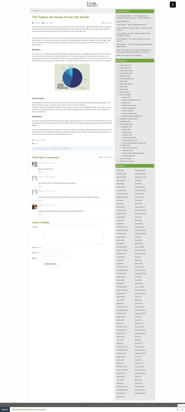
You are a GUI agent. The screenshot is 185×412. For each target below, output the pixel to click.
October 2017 (121, 333)
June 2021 (120, 260)
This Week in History (126, 119)
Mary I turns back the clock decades (129, 55)
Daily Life (125, 103)
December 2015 (122, 370)
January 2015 (139, 386)
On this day (123, 84)
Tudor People (124, 124)
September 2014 (140, 393)
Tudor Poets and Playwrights (132, 153)
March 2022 (139, 243)
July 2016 (138, 356)
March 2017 (139, 343)
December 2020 (122, 270)
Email (36, 253)
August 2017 (121, 337)
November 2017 (140, 330)
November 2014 (140, 390)
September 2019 (140, 293)
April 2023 (120, 223)
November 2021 (140, 250)
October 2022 (121, 233)
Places (121, 86)
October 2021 (121, 253)
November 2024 (122, 194)
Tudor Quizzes (126, 405)
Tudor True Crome (125, 161)
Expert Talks (123, 65)
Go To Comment (107, 157)
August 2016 (121, 356)
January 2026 (121, 174)
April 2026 (120, 170)
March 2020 (139, 283)
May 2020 (138, 280)
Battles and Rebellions (129, 100)
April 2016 (120, 363)
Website (34, 258)
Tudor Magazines (102, 405)
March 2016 (139, 363)
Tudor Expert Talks (138, 405)
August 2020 (121, 277)
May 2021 (138, 260)
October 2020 (121, 273)
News (121, 81)
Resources (123, 95)
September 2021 (140, 253)
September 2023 (140, 213)
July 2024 (120, 200)
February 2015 (122, 386)
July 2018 (138, 317)
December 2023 (140, 210)
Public (55, 10)
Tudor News (91, 405)
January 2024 (121, 210)
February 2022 (122, 247)
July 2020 (138, 277)
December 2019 (122, 290)
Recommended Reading (130, 116)
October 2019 (121, 293)
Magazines (123, 76)
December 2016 (122, 350)
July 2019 (138, 297)
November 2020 (140, 270)
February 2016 (122, 366)
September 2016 (140, 353)
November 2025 (140, 174)
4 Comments (107, 23)
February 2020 (122, 287)
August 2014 (121, 396)
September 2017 (140, 333)
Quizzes (122, 92)
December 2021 (122, 250)
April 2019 (120, 303)
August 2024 (139, 197)
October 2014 (121, 393)
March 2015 (139, 383)
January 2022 (139, 247)
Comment (35, 227)
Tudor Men (126, 150)
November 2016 (140, 350)
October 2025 (121, 177)
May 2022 (138, 240)
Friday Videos (124, 70)
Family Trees (126, 111)
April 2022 (120, 243)
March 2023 (139, 223)
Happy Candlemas (123, 21)
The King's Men (127, 137)
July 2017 (138, 337)
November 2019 (140, 290)
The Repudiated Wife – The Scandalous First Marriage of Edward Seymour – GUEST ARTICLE (133, 17)
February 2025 (140, 187)
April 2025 (138, 184)
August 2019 (121, 297)
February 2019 (122, 307)
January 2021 (139, 267)
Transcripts (123, 121)
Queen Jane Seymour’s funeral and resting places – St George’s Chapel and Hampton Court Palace (134, 51)
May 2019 (138, 300)
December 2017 (122, 330)
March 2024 (121, 207)
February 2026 (140, 170)
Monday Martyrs (125, 78)
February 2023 (122, 227)
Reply (40, 172)
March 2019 (139, 303)
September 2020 (140, 273)
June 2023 (120, 220)
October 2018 (121, 313)
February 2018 (122, 327)
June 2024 (138, 200)
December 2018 (122, 310)
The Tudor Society (46, 10)
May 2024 (120, 204)
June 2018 (120, 320)
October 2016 (121, 353)
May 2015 (138, 380)
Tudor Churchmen (128, 148)
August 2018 (121, 317)
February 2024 (140, 207)
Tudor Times (123, 158)
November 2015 (140, 370)
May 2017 (138, 340)
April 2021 (120, 263)
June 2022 (120, 240)
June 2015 (120, 380)
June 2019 (120, 300)
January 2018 (139, 327)
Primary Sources (127, 113)
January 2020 (139, 287)
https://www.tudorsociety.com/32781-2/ (57, 148)
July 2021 (138, 257)
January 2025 (121, 190)
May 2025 (120, 184)
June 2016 (120, 360)
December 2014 (122, 390)
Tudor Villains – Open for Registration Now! (131, 24)
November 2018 (140, 310)
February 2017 (122, 346)
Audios (124, 97)
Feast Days (123, 68)
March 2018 (139, 323)
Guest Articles (124, 73)
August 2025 (121, 180)
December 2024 (140, 190)
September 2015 (140, 373)
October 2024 (139, 194)
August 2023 (121, 217)
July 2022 (138, 237)
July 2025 (138, 180)
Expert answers (127, 108)
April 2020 (120, 283)
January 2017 (139, 346)
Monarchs (125, 132)
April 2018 (120, 323)
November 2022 (140, 230)
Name (36, 247)
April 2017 (120, 343)
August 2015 (121, 376)
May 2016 (138, 360)
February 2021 (122, 267)
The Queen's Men (128, 140)
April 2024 (138, 204)
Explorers (125, 127)
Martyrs (124, 129)
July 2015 (138, 376)
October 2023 (121, 213)
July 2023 (138, 217)
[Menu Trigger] (173, 5)
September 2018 (140, 313)
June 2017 (120, 340)
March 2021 (139, 263)
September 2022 (140, 233)
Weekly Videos (114, 405)
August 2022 (121, 237)
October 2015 (121, 373)
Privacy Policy (150, 405)
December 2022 (122, 230)
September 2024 (122, 197)
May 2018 (138, 320)
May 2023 (138, 220)
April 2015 (120, 383)
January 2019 (139, 307)
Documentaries (127, 105)
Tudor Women (127, 156)
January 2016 (139, 366)
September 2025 (140, 177)
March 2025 (121, 187)
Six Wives (125, 135)
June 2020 (120, 280)
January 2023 (139, 227)
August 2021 (121, 257)
